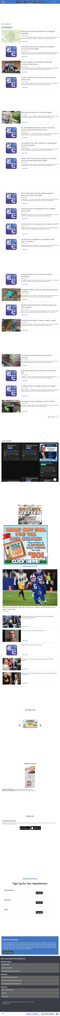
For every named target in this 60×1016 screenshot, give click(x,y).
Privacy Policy (31, 1002)
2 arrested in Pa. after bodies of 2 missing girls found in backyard (39, 144)
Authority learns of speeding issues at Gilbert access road (38, 209)
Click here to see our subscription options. (25, 790)
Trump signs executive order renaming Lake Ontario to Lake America (37, 659)
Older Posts (51, 417)
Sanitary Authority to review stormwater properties (36, 275)
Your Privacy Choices (47, 1014)
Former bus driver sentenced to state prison (33, 630)
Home (3, 24)
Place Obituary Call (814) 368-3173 (11, 984)
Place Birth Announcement (9, 977)
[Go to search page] (54, 2)
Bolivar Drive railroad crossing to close (31, 645)
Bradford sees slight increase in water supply (38, 320)
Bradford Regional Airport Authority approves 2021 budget (38, 306)
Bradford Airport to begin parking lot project (38, 386)
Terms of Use (26, 1002)
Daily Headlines (9, 890)
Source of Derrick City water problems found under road (38, 78)
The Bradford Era (11, 1002)
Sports (6, 909)
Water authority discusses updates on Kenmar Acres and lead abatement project (39, 159)
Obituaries (7, 900)
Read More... (25, 41)
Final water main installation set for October (38, 401)
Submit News (5, 964)
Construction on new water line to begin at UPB (39, 224)
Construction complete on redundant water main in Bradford (38, 240)
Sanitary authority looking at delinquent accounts (36, 356)
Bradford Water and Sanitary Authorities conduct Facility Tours (36, 63)
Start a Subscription (7, 990)
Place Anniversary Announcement (11, 980)
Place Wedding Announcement (11, 971)
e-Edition (4, 993)
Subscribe (39, 892)
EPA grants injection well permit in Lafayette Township (38, 32)
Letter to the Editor (7, 968)
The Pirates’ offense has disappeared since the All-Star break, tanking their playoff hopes (37, 617)
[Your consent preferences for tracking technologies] (2, 1013)
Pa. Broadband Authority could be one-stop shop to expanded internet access (38, 129)
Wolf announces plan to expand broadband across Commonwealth (38, 48)
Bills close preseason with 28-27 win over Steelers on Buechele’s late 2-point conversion (29, 608)
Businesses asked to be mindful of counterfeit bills (38, 371)
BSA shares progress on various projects (36, 112)
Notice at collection (32, 1014)
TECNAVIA (8, 1003)
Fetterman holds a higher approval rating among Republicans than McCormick (39, 673)
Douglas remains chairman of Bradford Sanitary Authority (39, 290)
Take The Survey (8, 952)
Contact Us (5, 996)
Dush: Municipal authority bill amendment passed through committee (37, 194)
